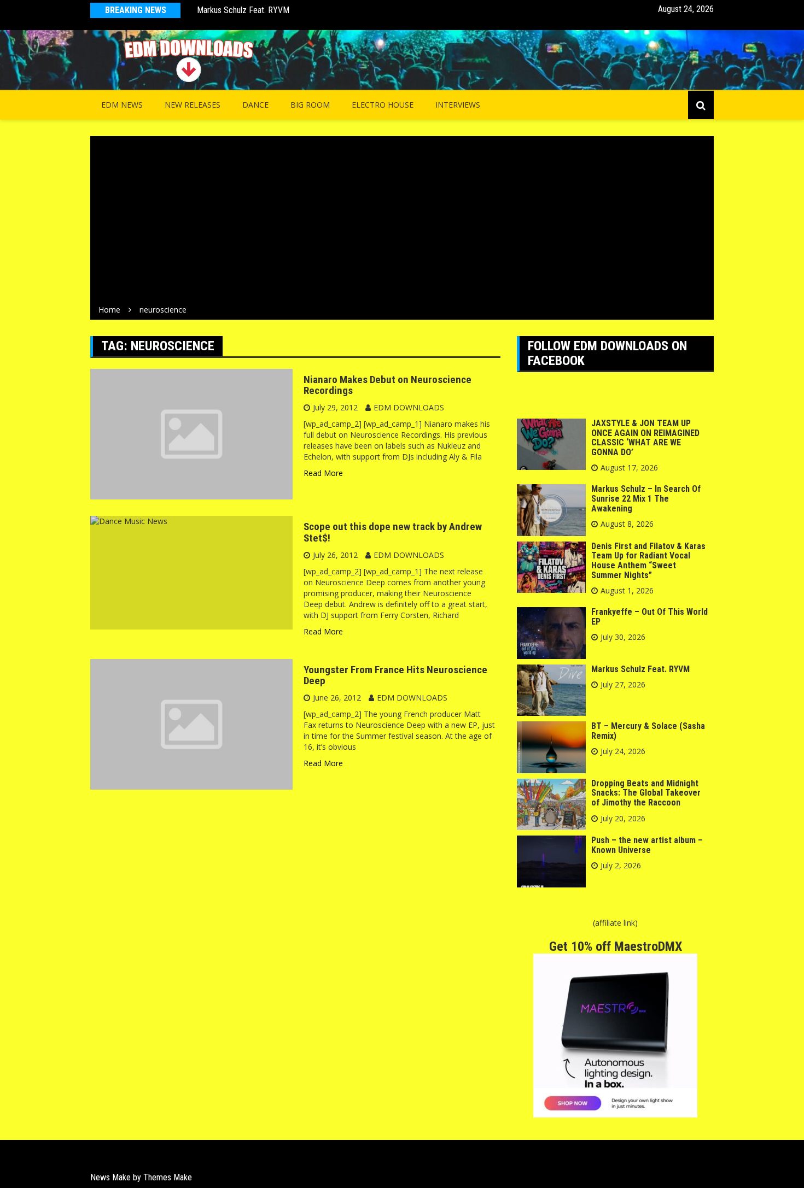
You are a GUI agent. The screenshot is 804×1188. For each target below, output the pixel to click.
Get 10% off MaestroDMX (615, 946)
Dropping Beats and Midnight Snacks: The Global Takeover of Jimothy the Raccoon (646, 793)
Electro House (382, 104)
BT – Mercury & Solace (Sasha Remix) (648, 731)
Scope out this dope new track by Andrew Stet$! (393, 532)
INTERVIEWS (457, 104)
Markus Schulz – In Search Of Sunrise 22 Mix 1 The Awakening (646, 498)
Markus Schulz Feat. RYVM (243, 10)
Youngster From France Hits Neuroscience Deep (395, 675)
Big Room (310, 104)
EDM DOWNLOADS (409, 407)
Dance (255, 104)
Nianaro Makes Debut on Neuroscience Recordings (387, 385)
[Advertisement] (402, 222)
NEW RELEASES (192, 104)
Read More (323, 473)
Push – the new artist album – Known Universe (647, 845)
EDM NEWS (122, 104)
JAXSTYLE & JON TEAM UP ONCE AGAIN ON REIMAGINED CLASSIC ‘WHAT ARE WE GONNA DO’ (645, 437)
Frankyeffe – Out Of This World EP (649, 617)
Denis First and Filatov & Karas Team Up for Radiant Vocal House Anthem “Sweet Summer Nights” (648, 560)
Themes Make (167, 1177)
